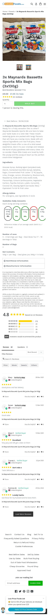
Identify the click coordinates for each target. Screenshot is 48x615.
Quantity (6, 100)
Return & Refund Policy (24, 542)
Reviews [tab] (6, 347)
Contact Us (19, 534)
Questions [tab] (21, 347)
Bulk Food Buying (31, 558)
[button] (38, 397)
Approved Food (24, 570)
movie (14, 365)
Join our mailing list (24, 578)
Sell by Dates (33, 554)
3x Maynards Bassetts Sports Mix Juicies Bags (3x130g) (21, 391)
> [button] (23, 514)
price (5, 365)
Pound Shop (32, 566)
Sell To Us (38, 534)
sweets (24, 365)
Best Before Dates (17, 554)
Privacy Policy (38, 538)
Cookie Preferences (24, 546)
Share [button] (7, 397)
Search (8, 534)
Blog (29, 534)
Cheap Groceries (17, 566)
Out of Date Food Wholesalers (24, 562)
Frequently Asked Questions (16, 538)
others (34, 365)
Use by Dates (15, 558)
